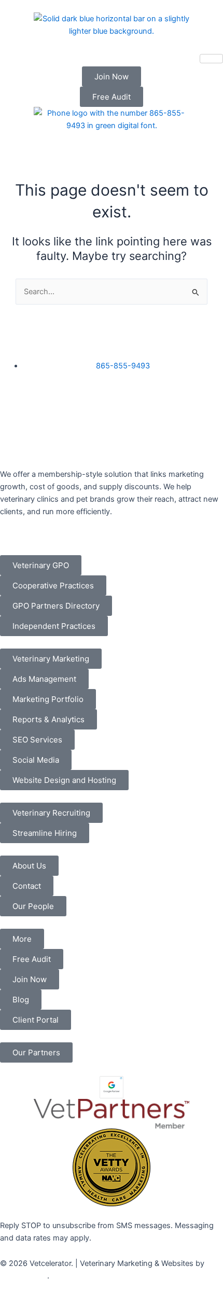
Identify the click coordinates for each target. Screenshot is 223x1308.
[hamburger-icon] (211, 58)
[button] (22, 939)
